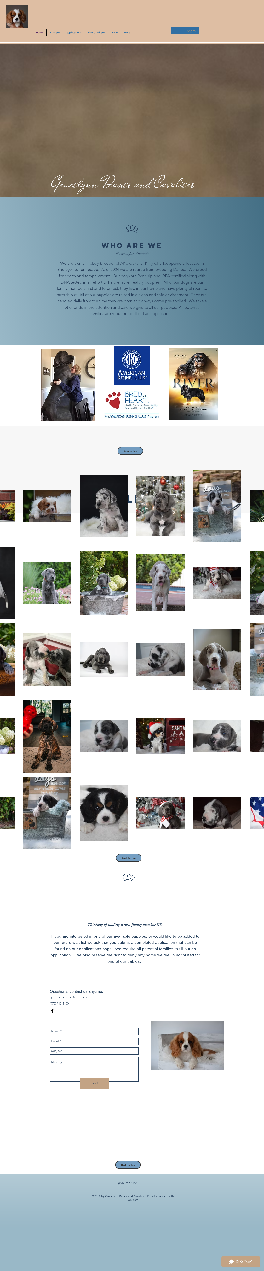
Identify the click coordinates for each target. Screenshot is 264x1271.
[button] (74, 32)
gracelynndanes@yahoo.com (69, 997)
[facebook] (52, 1010)
